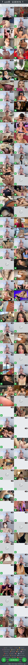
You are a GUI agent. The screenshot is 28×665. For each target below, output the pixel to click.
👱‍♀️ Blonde (24, 649)
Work (13, 663)
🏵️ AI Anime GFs (20, 657)
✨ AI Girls (14, 657)
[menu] (3, 660)
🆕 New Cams (21, 653)
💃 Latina (16, 647)
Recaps (16, 663)
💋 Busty (6, 653)
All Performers (20, 663)
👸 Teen (18, 649)
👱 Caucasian (21, 647)
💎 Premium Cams (21, 655)
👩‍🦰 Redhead (12, 651)
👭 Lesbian (11, 653)
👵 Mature (13, 649)
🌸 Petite (22, 651)
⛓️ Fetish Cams (7, 657)
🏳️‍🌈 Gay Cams (6, 655)
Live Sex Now (14, 660)
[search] (24, 660)
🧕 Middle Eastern (6, 649)
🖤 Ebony (10, 647)
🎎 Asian (5, 647)
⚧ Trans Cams (13, 655)
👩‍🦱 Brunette (6, 651)
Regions (9, 663)
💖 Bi (16, 653)
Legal (24, 663)
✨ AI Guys (6, 659)
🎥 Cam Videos (21, 659)
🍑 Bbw (17, 651)
